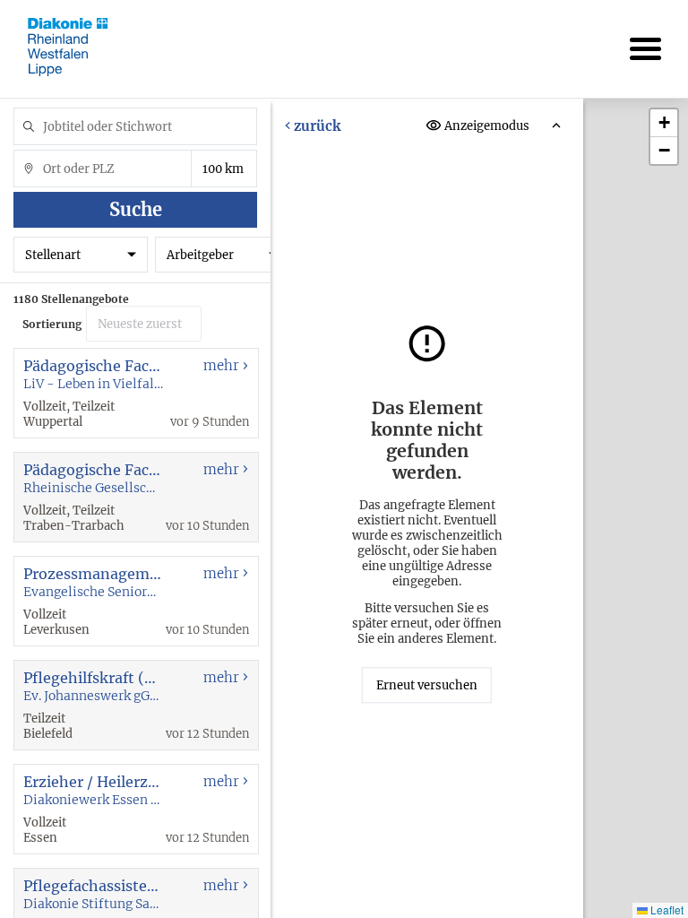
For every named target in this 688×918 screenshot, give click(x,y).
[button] (663, 123)
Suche (135, 209)
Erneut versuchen (426, 685)
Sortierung (52, 324)
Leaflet (666, 909)
